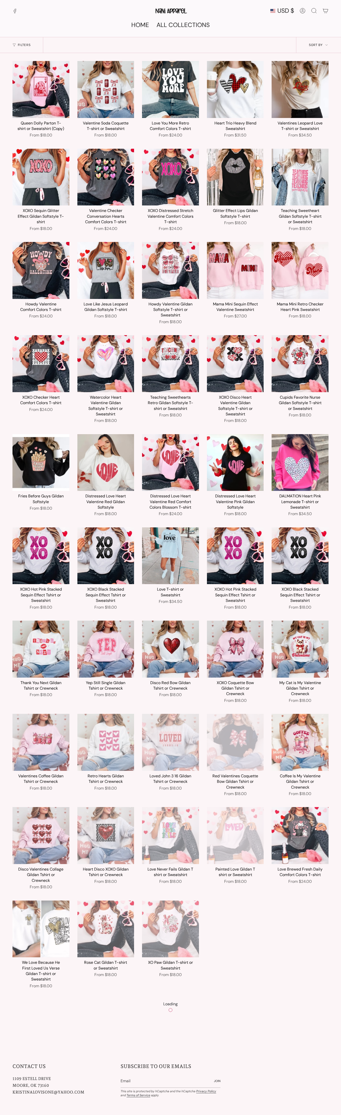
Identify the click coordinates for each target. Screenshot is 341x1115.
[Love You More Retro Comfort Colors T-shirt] (170, 89)
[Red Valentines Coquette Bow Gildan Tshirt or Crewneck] (235, 742)
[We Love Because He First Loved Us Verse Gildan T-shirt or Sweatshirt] (40, 929)
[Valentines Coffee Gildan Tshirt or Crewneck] (40, 742)
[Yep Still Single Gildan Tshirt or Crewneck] (105, 649)
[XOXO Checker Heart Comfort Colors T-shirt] (40, 363)
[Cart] (325, 10)
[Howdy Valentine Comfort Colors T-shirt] (40, 270)
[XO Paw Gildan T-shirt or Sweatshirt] (170, 929)
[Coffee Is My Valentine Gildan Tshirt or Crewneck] (300, 742)
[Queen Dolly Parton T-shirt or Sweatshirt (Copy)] (40, 89)
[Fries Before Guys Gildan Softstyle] (40, 462)
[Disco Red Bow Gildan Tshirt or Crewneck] (170, 649)
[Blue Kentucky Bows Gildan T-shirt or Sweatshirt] (300, 929)
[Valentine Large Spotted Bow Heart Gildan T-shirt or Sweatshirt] (105, 1027)
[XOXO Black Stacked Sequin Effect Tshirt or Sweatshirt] (105, 555)
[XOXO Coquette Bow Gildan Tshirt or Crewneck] (235, 649)
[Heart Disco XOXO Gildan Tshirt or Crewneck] (105, 835)
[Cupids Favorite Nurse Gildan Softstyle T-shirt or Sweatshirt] (300, 363)
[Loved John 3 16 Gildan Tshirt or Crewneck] (170, 742)
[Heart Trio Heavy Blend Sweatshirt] (235, 89)
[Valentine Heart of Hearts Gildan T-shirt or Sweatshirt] (40, 1027)
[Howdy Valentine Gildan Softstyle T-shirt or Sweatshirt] (170, 270)
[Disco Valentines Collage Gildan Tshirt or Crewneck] (40, 835)
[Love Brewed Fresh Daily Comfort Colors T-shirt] (300, 835)
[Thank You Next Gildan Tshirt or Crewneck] (40, 649)
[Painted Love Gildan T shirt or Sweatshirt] (235, 835)
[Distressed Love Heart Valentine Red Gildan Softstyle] (105, 462)
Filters (24, 45)
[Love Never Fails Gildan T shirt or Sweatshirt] (170, 835)
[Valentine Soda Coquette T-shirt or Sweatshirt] (105, 89)
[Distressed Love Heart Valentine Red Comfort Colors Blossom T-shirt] (170, 462)
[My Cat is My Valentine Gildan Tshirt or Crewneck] (300, 649)
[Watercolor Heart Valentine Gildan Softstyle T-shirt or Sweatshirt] (105, 363)
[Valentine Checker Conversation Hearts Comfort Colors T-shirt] (105, 177)
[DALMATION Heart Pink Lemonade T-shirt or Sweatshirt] (300, 462)
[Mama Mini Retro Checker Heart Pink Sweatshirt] (300, 270)
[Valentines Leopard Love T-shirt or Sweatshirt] (300, 89)
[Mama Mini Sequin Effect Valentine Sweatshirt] (235, 270)
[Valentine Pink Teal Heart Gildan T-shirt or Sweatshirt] (235, 1027)
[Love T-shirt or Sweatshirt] (170, 555)
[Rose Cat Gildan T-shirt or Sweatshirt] (105, 929)
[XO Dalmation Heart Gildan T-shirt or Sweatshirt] (235, 929)
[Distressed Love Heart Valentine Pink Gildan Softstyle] (235, 462)
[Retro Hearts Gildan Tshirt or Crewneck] (105, 742)
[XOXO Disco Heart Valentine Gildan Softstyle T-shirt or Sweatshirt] (235, 363)
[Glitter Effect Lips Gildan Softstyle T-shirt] (235, 177)
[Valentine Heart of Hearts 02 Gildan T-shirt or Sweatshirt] (170, 1027)
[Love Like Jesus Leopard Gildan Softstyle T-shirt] (105, 270)
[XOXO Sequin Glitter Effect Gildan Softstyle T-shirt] (40, 177)
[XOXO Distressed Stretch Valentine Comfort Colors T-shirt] (170, 177)
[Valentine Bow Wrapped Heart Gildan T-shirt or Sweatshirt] (300, 1027)
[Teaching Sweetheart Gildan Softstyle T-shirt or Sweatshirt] (300, 177)
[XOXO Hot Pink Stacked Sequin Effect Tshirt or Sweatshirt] (40, 555)
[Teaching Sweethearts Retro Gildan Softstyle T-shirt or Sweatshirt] (170, 363)
